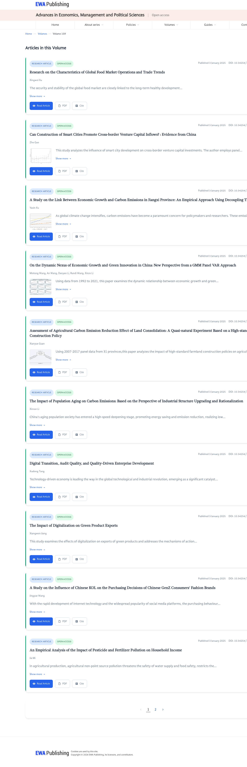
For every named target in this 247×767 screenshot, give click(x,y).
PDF (64, 106)
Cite (82, 106)
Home (55, 25)
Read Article (43, 106)
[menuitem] (55, 25)
